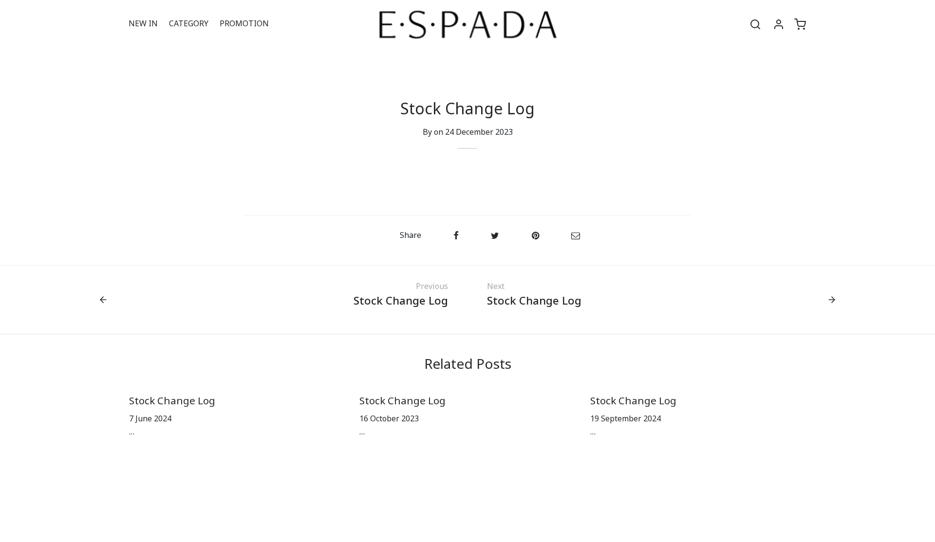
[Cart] (800, 24)
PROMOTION (244, 24)
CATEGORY (188, 24)
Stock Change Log (172, 401)
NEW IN (143, 24)
